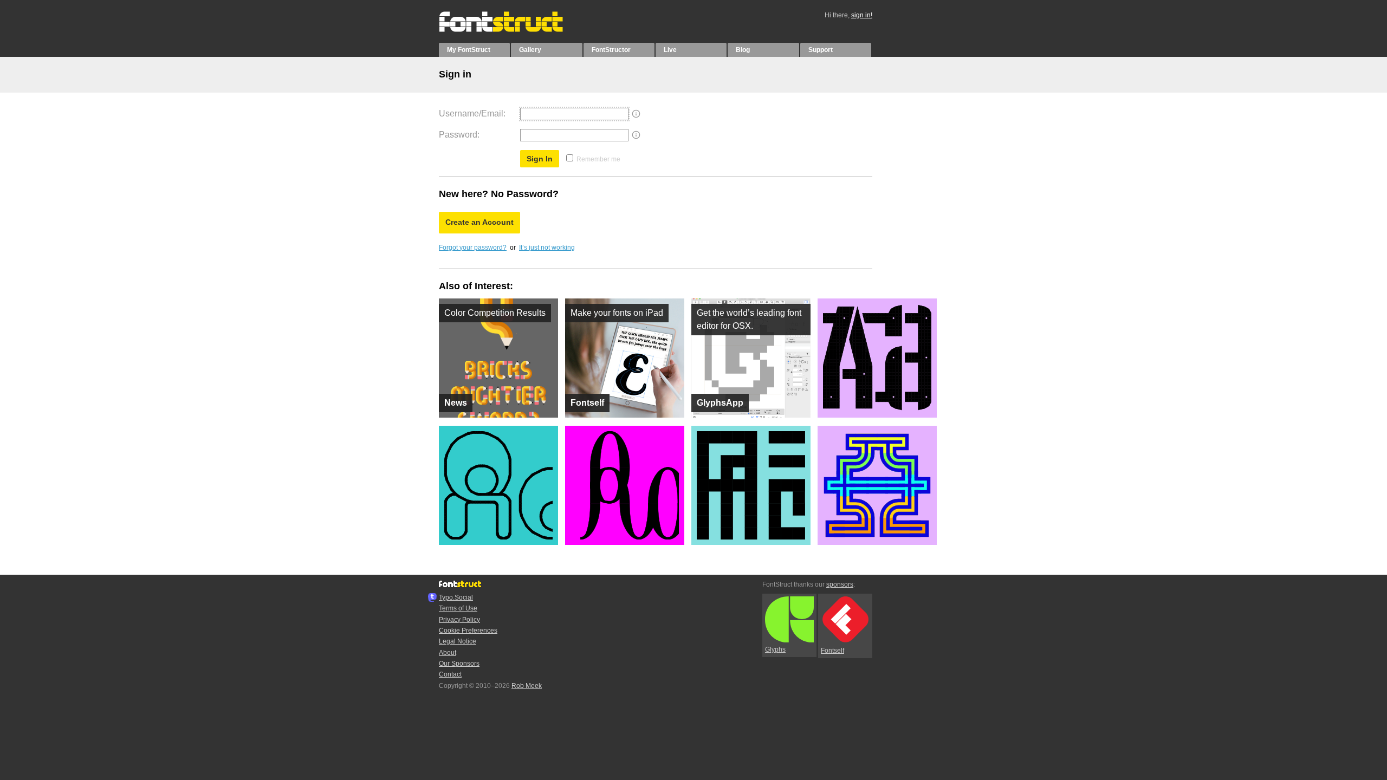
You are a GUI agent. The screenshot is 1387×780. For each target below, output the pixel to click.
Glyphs (775, 649)
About (447, 652)
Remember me (598, 159)
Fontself (832, 650)
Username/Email (471, 113)
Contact (450, 674)
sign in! (861, 15)
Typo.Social (456, 597)
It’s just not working (547, 247)
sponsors (839, 584)
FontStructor (611, 50)
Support (820, 50)
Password (458, 134)
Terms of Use (458, 608)
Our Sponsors (459, 663)
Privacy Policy (459, 619)
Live (670, 50)
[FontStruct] (512, 30)
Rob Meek (526, 686)
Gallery (530, 50)
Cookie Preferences (468, 630)
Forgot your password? (473, 247)
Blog (743, 50)
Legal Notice (457, 641)
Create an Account (479, 222)
